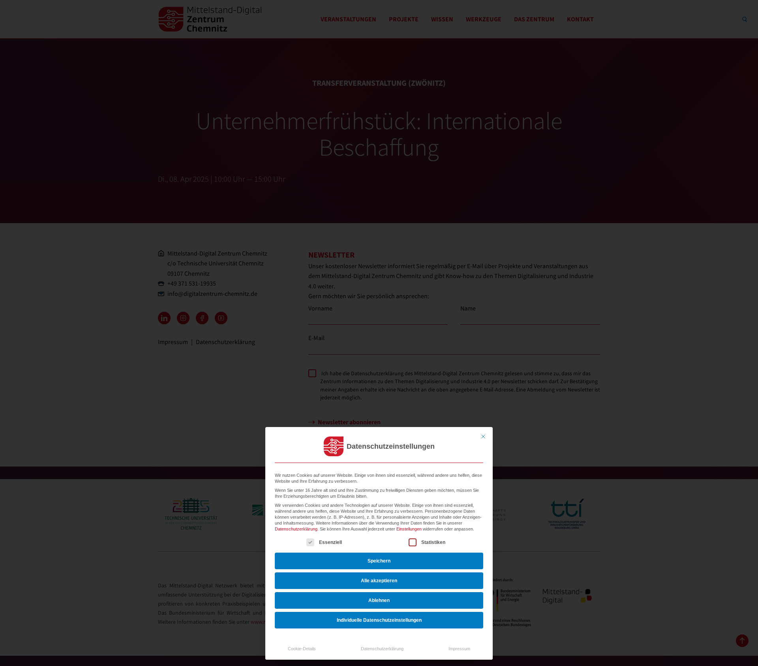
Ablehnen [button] (379, 600)
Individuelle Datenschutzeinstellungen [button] (379, 620)
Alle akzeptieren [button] (379, 580)
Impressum (459, 648)
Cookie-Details (302, 648)
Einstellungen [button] (409, 529)
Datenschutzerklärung (296, 529)
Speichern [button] (379, 561)
